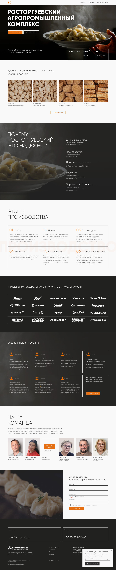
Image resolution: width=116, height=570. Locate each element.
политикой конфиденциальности (88, 505)
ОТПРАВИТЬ (76, 508)
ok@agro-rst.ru (48, 450)
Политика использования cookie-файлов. (97, 560)
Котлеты (62, 103)
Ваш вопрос (72, 499)
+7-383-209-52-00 (75, 537)
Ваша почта (72, 489)
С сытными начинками (90, 105)
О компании (52, 549)
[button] (93, 393)
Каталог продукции (54, 547)
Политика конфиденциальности (14, 562)
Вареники (37, 103)
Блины (86, 103)
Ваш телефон (72, 494)
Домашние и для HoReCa (65, 105)
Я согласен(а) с (76, 505)
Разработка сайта (54, 560)
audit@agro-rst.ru (20, 537)
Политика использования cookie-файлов (16, 564)
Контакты (51, 554)
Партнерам (52, 552)
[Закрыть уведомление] (112, 550)
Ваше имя (71, 484)
